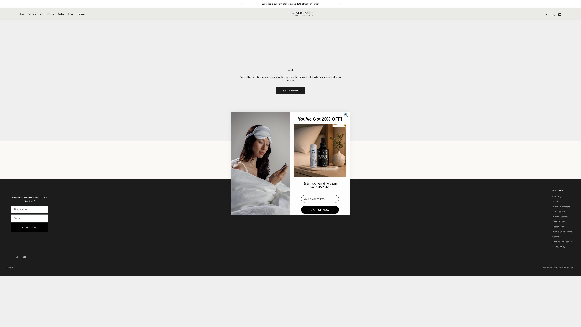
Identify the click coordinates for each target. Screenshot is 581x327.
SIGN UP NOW (320, 209)
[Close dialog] (346, 115)
